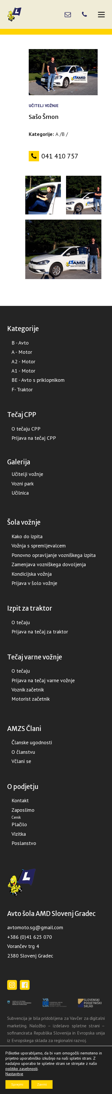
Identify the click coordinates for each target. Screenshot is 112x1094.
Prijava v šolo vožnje (34, 583)
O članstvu (23, 752)
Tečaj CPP (21, 415)
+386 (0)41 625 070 (29, 937)
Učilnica (20, 492)
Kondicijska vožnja (31, 574)
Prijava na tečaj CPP (33, 438)
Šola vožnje (23, 522)
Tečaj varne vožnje (34, 657)
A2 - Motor (23, 361)
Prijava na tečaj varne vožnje (43, 680)
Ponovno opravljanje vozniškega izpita (53, 555)
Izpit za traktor (29, 608)
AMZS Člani (24, 729)
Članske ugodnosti (31, 742)
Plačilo (19, 824)
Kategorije (23, 329)
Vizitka (18, 834)
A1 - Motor (23, 370)
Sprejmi (17, 1084)
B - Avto (20, 342)
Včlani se (21, 761)
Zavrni (42, 1084)
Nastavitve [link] (14, 1073)
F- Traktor (22, 389)
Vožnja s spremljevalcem (38, 545)
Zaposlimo (22, 810)
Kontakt (20, 800)
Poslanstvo (23, 843)
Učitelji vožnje (27, 474)
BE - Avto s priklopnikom (38, 380)
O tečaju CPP (25, 428)
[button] (63, 156)
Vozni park (22, 483)
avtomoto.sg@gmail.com (35, 927)
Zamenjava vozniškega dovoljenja (48, 564)
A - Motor (21, 352)
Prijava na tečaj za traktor (39, 631)
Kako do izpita (27, 536)
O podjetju (22, 787)
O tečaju (20, 622)
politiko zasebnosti (21, 1068)
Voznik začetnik (27, 689)
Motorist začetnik (30, 698)
